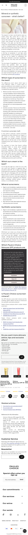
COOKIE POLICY (23, 520)
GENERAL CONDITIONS (6, 520)
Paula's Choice (4, 9)
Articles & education (13, 9)
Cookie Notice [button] (7, 272)
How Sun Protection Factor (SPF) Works (12, 409)
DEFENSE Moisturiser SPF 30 (9, 315)
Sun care (21, 9)
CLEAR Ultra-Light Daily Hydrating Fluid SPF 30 (13, 329)
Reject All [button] (14, 279)
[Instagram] (10, 514)
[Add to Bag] (10, 396)
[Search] (6, 5)
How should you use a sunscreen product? (12, 406)
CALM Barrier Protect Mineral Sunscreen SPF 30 (14, 313)
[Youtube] (18, 514)
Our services (8, 496)
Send (21, 479)
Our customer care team (13, 443)
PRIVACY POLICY (15, 520)
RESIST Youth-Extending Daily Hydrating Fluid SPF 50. (14, 289)
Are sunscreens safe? (8, 408)
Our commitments (11, 489)
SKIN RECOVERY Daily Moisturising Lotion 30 (13, 312)
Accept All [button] (14, 282)
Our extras (7, 503)
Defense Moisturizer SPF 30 (18, 382)
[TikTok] (3, 514)
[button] (25, 531)
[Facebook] (24, 514)
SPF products (16, 74)
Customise (14, 275)
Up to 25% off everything (14, 1)
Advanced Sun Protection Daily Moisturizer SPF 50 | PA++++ (6, 383)
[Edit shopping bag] (25, 5)
